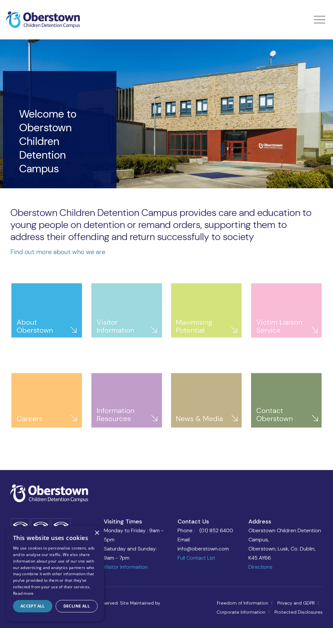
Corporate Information (241, 612)
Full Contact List (196, 557)
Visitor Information (126, 567)
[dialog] (55, 573)
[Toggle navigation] (320, 20)
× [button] (96, 533)
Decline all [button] (76, 606)
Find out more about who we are (57, 252)
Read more (23, 593)
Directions (260, 567)
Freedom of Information (242, 603)
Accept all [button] (32, 606)
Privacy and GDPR (296, 603)
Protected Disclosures (298, 612)
